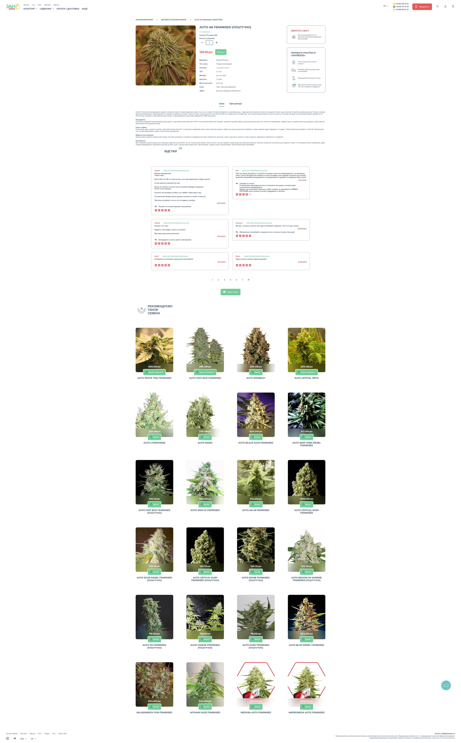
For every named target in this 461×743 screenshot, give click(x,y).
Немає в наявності (156, 372)
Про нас (26, 5)
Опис (221, 103)
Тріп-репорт (235, 103)
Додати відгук (232, 292)
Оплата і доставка (68, 8)
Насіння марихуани (144, 20)
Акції (84, 8)
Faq (33, 5)
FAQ (54, 733)
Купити (222, 52)
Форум (47, 733)
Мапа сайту (62, 733)
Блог (39, 5)
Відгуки (56, 5)
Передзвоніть (424, 7)
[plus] (216, 43)
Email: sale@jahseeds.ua (445, 733)
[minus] (202, 43)
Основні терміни (12, 733)
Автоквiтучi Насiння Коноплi (173, 20)
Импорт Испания (222, 60)
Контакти (47, 5)
